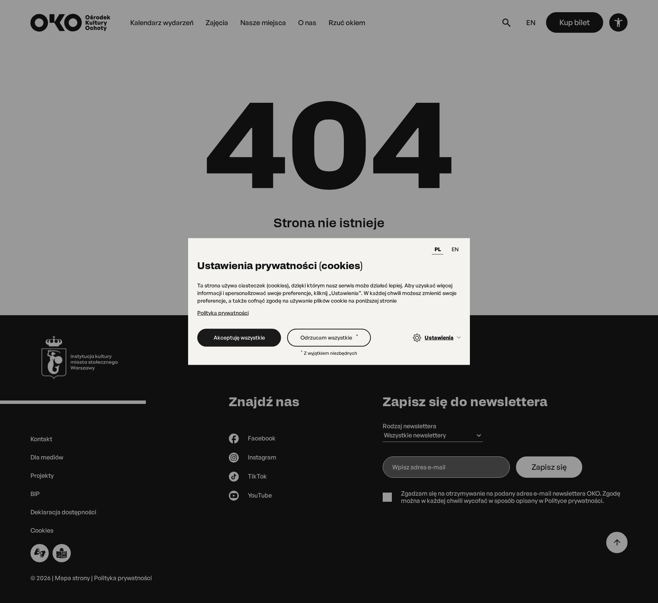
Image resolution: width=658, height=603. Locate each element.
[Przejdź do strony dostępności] (618, 22)
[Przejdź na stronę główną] (71, 23)
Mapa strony (72, 578)
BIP (35, 494)
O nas (307, 22)
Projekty (42, 475)
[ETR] (62, 553)
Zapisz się (549, 467)
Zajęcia (217, 22)
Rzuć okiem (347, 22)
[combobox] (433, 436)
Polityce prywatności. (574, 500)
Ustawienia (439, 337)
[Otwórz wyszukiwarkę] (506, 22)
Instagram (262, 457)
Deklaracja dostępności (63, 512)
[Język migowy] (39, 553)
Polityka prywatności (223, 312)
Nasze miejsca (263, 22)
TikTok (257, 476)
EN (455, 249)
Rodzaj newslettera (409, 426)
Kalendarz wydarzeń (161, 22)
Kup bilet (574, 22)
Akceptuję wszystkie (239, 337)
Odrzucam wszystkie (329, 336)
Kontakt (41, 439)
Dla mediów (46, 457)
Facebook (262, 438)
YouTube (260, 495)
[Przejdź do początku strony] (617, 542)
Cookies (41, 530)
